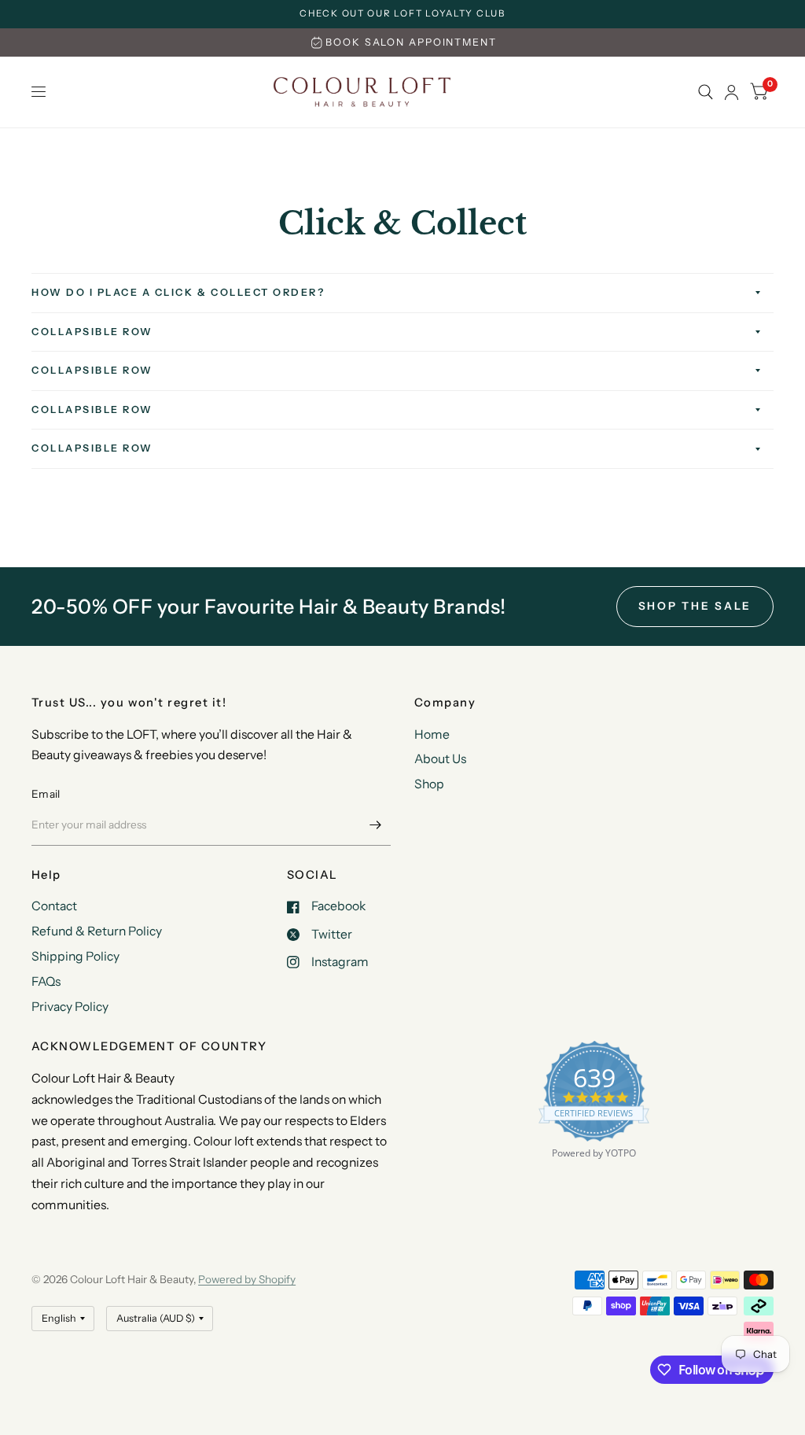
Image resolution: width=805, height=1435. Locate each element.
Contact (54, 905)
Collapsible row (92, 332)
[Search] (706, 92)
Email (45, 794)
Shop (429, 784)
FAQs (46, 981)
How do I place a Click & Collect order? (178, 292)
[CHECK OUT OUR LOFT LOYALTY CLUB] (402, 14)
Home (432, 734)
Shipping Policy (75, 956)
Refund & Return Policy (96, 931)
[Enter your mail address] (375, 825)
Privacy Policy (69, 1006)
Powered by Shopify (247, 1279)
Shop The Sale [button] (695, 605)
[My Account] (731, 92)
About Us (440, 758)
